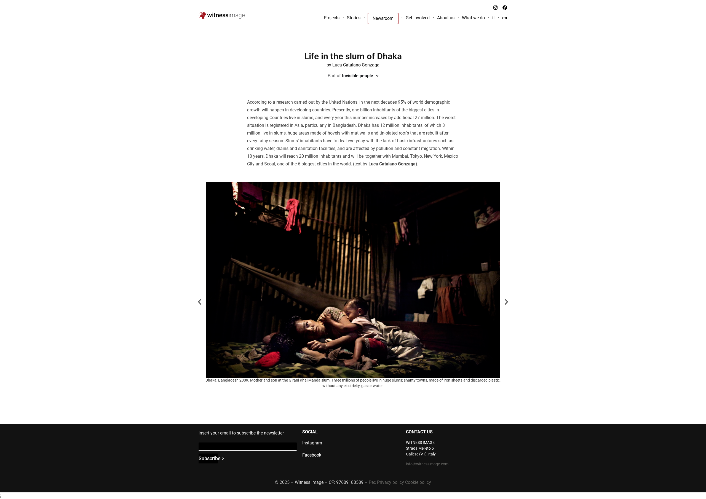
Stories (353, 17)
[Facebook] (504, 7)
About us (445, 17)
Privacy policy (390, 482)
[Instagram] (495, 7)
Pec (372, 482)
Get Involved (418, 17)
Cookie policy (418, 482)
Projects (331, 17)
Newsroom (383, 18)
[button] (200, 302)
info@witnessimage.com (427, 464)
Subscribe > (208, 458)
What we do (473, 17)
